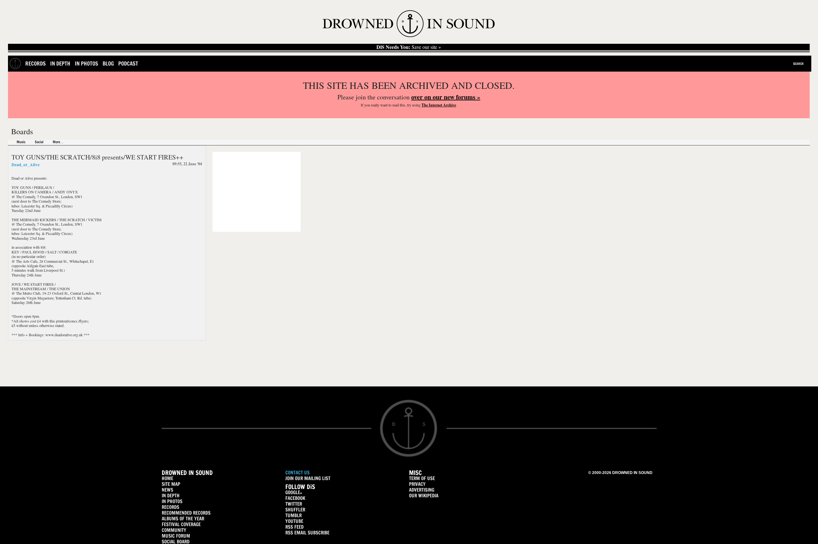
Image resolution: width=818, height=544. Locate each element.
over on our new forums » (445, 97)
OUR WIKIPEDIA (423, 495)
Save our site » (408, 47)
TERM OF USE (422, 478)
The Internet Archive (438, 105)
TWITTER (293, 504)
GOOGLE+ (293, 492)
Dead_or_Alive (26, 164)
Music (21, 142)
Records (35, 63)
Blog (108, 63)
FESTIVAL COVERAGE (181, 524)
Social (39, 142)
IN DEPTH (171, 495)
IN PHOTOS (172, 501)
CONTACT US (297, 472)
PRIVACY (417, 484)
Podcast (128, 63)
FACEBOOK (295, 498)
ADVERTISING (421, 489)
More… (58, 142)
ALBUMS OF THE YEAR (183, 518)
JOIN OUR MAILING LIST (307, 478)
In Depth (60, 63)
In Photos (86, 63)
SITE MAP (171, 484)
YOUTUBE (294, 521)
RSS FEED (294, 527)
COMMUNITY (174, 530)
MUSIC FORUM (176, 535)
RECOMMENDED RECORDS (186, 512)
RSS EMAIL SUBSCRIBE (307, 532)
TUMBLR (293, 515)
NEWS (167, 489)
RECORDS (170, 507)
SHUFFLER (295, 509)
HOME (167, 478)
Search (798, 63)
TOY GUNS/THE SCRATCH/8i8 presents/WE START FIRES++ (97, 156)
